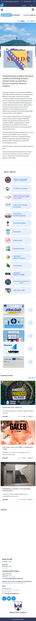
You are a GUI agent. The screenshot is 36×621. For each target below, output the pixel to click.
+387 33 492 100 (27, 1)
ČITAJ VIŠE (5, 416)
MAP (3, 3)
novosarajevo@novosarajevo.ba (14, 578)
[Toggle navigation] (32, 9)
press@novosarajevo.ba (12, 593)
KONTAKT (24, 5)
